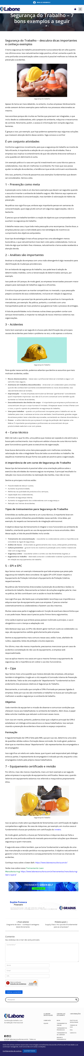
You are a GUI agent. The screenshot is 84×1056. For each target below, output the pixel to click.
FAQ (71, 1030)
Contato (73, 1033)
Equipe (46, 1023)
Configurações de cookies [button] (12, 1051)
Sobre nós (47, 1020)
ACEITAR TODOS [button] (29, 1051)
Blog (58, 1020)
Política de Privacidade (66, 1045)
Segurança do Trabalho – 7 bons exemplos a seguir (42, 18)
